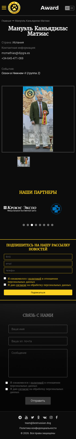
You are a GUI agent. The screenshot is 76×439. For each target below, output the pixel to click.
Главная (6, 20)
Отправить (38, 400)
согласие (21, 284)
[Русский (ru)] (67, 8)
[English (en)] (71, 8)
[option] (38, 119)
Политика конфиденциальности (38, 428)
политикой (34, 278)
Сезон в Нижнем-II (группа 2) (21, 73)
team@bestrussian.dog (38, 423)
